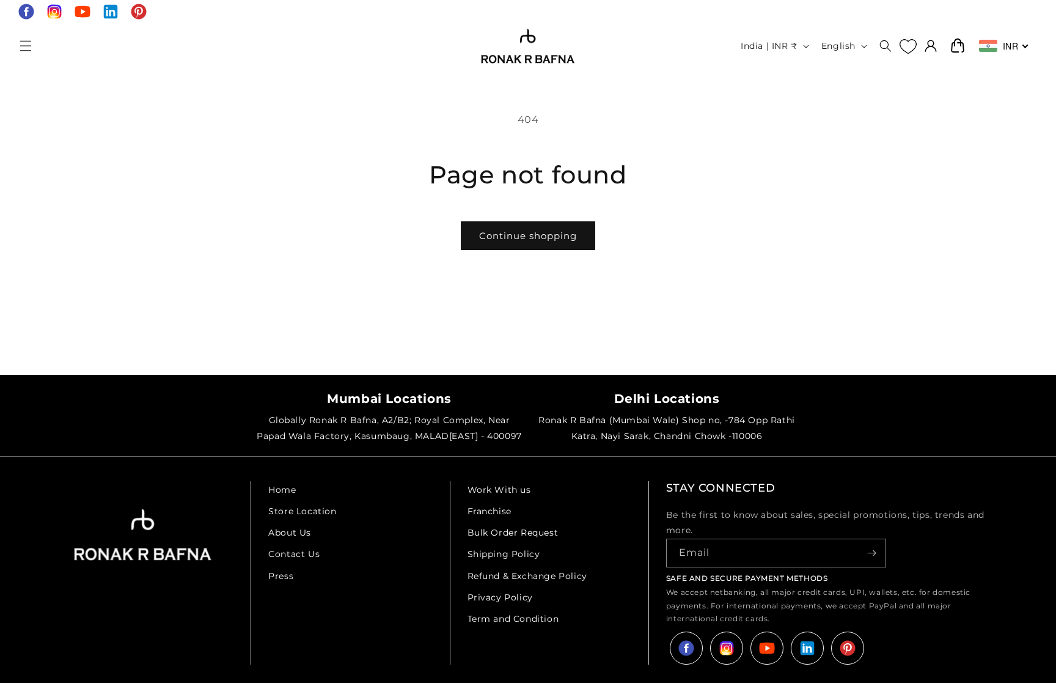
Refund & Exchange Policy (527, 575)
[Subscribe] (872, 553)
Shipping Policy (504, 553)
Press (280, 575)
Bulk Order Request (513, 532)
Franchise (490, 511)
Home (282, 489)
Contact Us (294, 553)
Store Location (302, 511)
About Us (289, 532)
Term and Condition (513, 618)
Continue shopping (528, 236)
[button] (25, 45)
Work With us (499, 489)
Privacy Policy (500, 597)
